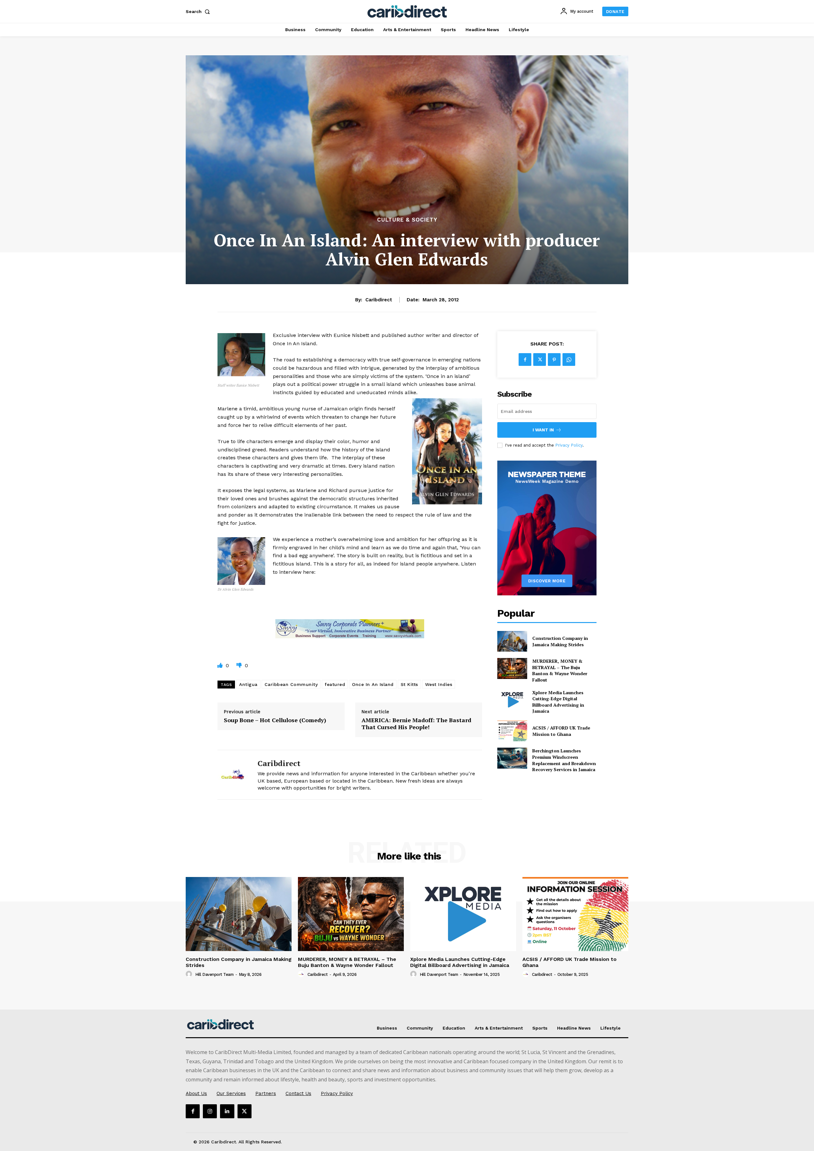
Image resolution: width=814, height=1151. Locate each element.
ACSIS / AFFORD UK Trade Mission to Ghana (561, 731)
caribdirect (378, 300)
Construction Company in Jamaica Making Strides (560, 641)
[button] (199, 11)
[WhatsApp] (568, 359)
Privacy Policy (569, 445)
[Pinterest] (554, 359)
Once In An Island (373, 684)
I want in (543, 430)
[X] (539, 359)
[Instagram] (210, 1111)
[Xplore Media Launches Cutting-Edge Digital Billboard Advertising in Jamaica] (512, 699)
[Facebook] (525, 359)
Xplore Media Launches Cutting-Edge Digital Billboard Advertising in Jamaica (558, 701)
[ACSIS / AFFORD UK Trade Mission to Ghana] (512, 731)
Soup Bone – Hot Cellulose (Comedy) (275, 720)
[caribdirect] (232, 775)
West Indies (438, 684)
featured (335, 684)
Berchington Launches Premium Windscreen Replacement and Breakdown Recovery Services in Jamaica (564, 760)
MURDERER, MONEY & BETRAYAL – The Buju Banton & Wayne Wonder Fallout (559, 670)
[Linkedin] (227, 1111)
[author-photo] (190, 974)
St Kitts (409, 684)
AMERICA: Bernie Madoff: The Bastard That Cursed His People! (416, 723)
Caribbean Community (291, 684)
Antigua (248, 684)
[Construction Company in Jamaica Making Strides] (512, 641)
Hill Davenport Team (214, 974)
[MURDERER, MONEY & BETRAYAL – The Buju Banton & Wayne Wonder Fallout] (512, 668)
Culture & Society (407, 220)
